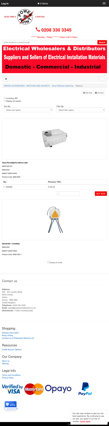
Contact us (9, 280)
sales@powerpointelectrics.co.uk (22, 307)
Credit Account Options (11, 349)
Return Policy (7, 335)
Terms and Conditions (11, 375)
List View (100, 93)
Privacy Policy (8, 377)
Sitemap (5, 363)
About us (5, 360)
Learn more (85, 421)
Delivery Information (10, 332)
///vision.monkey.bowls (23, 310)
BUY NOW (101, 193)
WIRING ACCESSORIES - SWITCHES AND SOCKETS (27, 85)
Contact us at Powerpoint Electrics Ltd (18, 338)
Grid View (88, 93)
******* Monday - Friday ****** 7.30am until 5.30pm (54, 37)
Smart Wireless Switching (62, 85)
